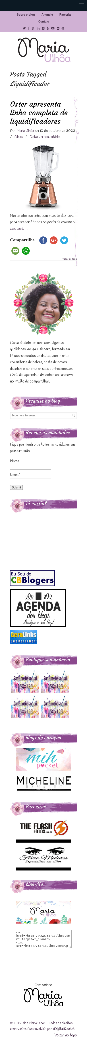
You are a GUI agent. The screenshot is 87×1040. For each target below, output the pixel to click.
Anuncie (47, 14)
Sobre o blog (26, 14)
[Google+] (33, 28)
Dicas (18, 136)
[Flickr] (58, 28)
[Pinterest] (63, 28)
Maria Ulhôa (43, 50)
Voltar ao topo (69, 259)
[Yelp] (48, 28)
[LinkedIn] (38, 28)
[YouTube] (53, 28)
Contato (43, 21)
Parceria (65, 14)
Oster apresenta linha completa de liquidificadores (39, 112)
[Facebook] (28, 28)
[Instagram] (43, 28)
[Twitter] (24, 28)
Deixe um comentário (45, 136)
